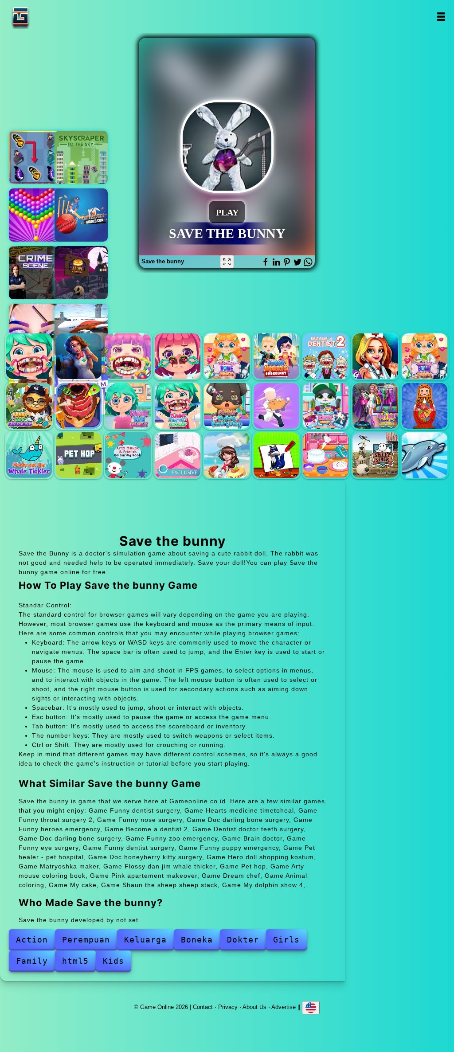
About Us (254, 1006)
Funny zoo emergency (29, 406)
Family (32, 961)
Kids (113, 961)
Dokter (243, 939)
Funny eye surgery (128, 406)
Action (32, 939)
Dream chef (227, 455)
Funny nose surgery (177, 356)
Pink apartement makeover (177, 455)
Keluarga (145, 939)
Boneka (197, 939)
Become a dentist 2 (325, 356)
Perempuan (86, 939)
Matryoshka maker (424, 406)
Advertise (283, 1006)
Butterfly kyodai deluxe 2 (35, 157)
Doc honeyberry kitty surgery (325, 406)
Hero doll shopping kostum (375, 406)
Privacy (228, 1006)
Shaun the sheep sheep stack (375, 455)
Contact (203, 1006)
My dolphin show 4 (424, 455)
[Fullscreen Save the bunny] (227, 261)
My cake (325, 455)
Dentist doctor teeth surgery (375, 356)
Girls (286, 939)
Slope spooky (81, 272)
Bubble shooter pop (35, 215)
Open (441, 16)
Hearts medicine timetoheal (79, 356)
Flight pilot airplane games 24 (81, 330)
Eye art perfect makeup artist (35, 330)
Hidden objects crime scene (35, 272)
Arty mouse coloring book (128, 455)
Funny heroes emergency (276, 356)
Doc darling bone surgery (227, 356)
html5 (75, 961)
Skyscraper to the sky (81, 157)
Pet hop (79, 455)
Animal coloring (276, 455)
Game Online (48, 16)
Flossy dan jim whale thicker (29, 455)
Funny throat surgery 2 (128, 356)
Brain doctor (79, 406)
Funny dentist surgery (29, 356)
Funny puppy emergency (227, 406)
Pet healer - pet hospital (276, 406)
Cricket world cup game (81, 215)
